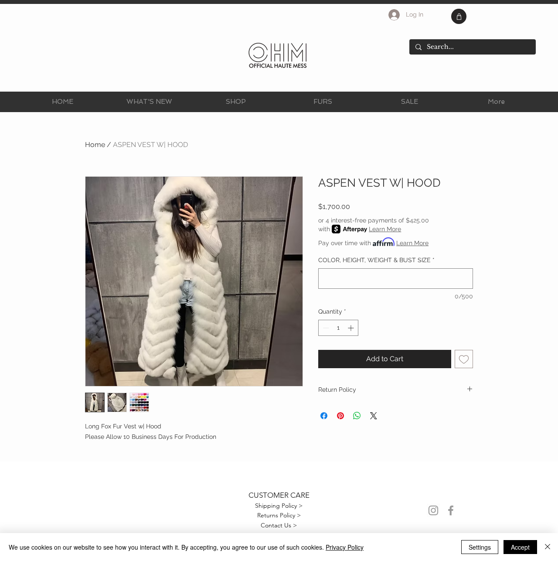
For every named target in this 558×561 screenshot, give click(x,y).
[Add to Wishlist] (464, 359)
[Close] (547, 547)
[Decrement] (325, 327)
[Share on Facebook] (324, 415)
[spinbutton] (338, 327)
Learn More (385, 229)
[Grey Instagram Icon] (433, 510)
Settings (480, 547)
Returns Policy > (279, 515)
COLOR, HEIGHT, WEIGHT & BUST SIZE (376, 260)
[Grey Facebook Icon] (450, 510)
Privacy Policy (345, 547)
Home (95, 144)
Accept (520, 547)
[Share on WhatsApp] (357, 415)
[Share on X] (373, 415)
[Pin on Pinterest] (340, 415)
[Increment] (351, 327)
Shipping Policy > (279, 506)
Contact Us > (279, 525)
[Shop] (458, 16)
